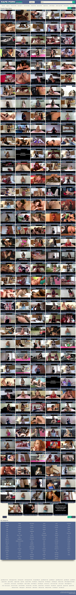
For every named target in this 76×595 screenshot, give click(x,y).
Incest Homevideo (22, 585)
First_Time (19, 556)
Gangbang (32, 531)
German (31, 535)
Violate (69, 542)
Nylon (44, 542)
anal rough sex (20, 5)
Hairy (32, 540)
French (32, 529)
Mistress (44, 539)
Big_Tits (7, 540)
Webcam (68, 548)
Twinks (69, 537)
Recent (73, 8)
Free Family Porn (47, 581)
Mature (44, 537)
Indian (32, 552)
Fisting (19, 558)
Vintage (68, 540)
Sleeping (56, 546)
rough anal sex (45, 5)
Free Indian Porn (61, 587)
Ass (7, 533)
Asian (7, 531)
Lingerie (44, 529)
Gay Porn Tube (59, 585)
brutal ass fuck (33, 5)
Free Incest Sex (46, 583)
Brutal (7, 558)
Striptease (69, 523)
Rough (56, 537)
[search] (73, 2)
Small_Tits (56, 548)
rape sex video (39, 5)
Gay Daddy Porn (52, 579)
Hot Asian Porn (47, 585)
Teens (69, 531)
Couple (19, 525)
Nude (44, 540)
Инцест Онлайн (27, 583)
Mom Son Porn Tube (54, 583)
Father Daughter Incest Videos (69, 581)
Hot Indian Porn (55, 587)
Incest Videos (35, 585)
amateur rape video (59, 5)
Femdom (19, 552)
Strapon (56, 558)
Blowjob (7, 548)
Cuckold (19, 529)
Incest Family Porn (20, 583)
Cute (19, 533)
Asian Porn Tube (41, 585)
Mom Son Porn (61, 583)
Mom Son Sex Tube (14, 585)
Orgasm (44, 550)
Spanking (56, 552)
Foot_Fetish (32, 523)
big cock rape (72, 5)
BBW (7, 535)
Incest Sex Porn (13, 583)
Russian (56, 539)
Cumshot (19, 531)
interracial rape (66, 5)
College (19, 523)
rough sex (8, 5)
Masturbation (44, 535)
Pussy (56, 529)
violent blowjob (51, 5)
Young (69, 554)
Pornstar (56, 527)
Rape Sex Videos (10, 581)
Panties (44, 558)
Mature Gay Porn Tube (12, 579)
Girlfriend (32, 537)
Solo (56, 550)
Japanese (32, 556)
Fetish (19, 554)
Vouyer (69, 546)
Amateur (7, 525)
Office (44, 544)
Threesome (69, 533)
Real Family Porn (54, 581)
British (7, 554)
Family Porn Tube (41, 581)
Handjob (31, 542)
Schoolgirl (56, 540)
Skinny (56, 544)
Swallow (68, 527)
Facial (20, 550)
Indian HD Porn (35, 587)
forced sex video (13, 5)
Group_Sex (32, 539)
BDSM (7, 537)
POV (44, 556)
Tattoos (68, 529)
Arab (7, 529)
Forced (32, 525)
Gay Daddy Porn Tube (4, 579)
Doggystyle (19, 539)
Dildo (19, 537)
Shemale (56, 542)
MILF (44, 531)
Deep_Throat (19, 535)
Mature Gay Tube (20, 579)
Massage (44, 533)
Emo (19, 546)
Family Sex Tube (60, 581)
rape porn (3, 5)
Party (56, 523)
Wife (69, 552)
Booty (7, 552)
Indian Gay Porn (22, 587)
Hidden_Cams (31, 546)
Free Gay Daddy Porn (36, 579)
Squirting (56, 554)
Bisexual (7, 542)
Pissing (56, 525)
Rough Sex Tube (16, 581)
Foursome (32, 527)
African (7, 523)
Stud (69, 525)
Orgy (44, 552)
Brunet (7, 556)
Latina (44, 523)
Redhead (56, 535)
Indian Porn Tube (41, 587)
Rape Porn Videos (28, 581)
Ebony (19, 544)
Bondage (7, 550)
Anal (7, 527)
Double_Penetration (19, 540)
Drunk (19, 542)
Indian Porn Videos (48, 587)
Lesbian (44, 525)
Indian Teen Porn (28, 587)
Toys (69, 535)
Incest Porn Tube (28, 585)
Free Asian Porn (53, 585)
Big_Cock (7, 539)
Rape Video (22, 581)
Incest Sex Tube (7, 583)
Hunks (32, 550)
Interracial (32, 554)
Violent (69, 544)
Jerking (32, 558)
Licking (44, 527)
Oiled (44, 546)
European (19, 548)
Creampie (19, 527)
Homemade (32, 548)
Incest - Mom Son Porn (6, 585)
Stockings (56, 556)
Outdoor (44, 554)
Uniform (68, 539)
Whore (69, 550)
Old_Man (44, 548)
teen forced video (27, 5)
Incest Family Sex (34, 583)
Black (7, 544)
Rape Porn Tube (4, 581)
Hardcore (32, 544)
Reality (56, 533)
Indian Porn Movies (15, 587)
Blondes (7, 546)
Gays (32, 533)
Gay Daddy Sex (72, 579)
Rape (56, 531)
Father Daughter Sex (68, 583)
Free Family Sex (34, 581)
